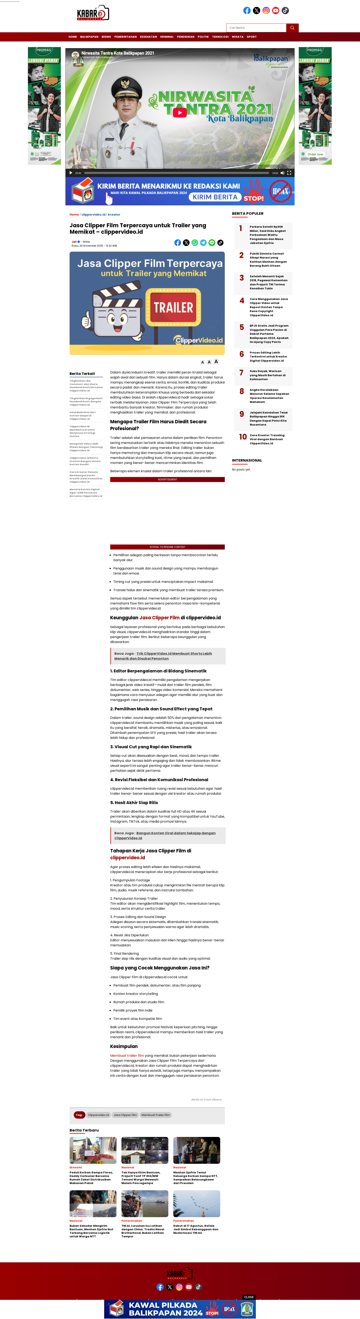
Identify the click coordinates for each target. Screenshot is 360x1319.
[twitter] (257, 13)
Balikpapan (89, 37)
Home (73, 37)
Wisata (238, 37)
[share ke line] (213, 245)
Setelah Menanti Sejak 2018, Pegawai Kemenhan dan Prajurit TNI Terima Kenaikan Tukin (269, 282)
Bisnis (106, 37)
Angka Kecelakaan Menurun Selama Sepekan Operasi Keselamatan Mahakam (269, 396)
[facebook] (247, 13)
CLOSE (249, 1297)
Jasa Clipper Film (159, 618)
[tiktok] (286, 13)
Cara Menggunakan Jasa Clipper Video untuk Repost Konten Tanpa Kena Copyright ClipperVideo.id (269, 307)
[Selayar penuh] (289, 173)
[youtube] (276, 13)
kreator (114, 214)
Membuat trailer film (127, 1055)
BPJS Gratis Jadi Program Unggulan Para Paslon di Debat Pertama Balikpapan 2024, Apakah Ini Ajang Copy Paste (269, 334)
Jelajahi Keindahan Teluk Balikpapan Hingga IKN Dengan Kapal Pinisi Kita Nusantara (269, 419)
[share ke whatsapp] (195, 245)
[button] (202, 362)
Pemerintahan (125, 37)
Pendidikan (185, 37)
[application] (180, 112)
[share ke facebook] (178, 245)
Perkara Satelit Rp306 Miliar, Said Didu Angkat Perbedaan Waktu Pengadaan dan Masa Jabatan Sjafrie (268, 235)
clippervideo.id (93, 214)
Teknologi (220, 37)
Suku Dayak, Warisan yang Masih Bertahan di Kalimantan (268, 375)
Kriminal (167, 37)
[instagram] (266, 13)
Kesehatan (148, 37)
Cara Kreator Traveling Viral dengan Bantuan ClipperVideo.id (267, 439)
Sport (252, 37)
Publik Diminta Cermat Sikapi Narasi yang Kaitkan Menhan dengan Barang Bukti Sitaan (268, 260)
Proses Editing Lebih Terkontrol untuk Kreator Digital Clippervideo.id (268, 357)
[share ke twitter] (187, 245)
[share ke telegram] (204, 245)
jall (74, 242)
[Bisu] (282, 173)
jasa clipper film (125, 1115)
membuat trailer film (156, 1115)
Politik (203, 37)
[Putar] (71, 173)
